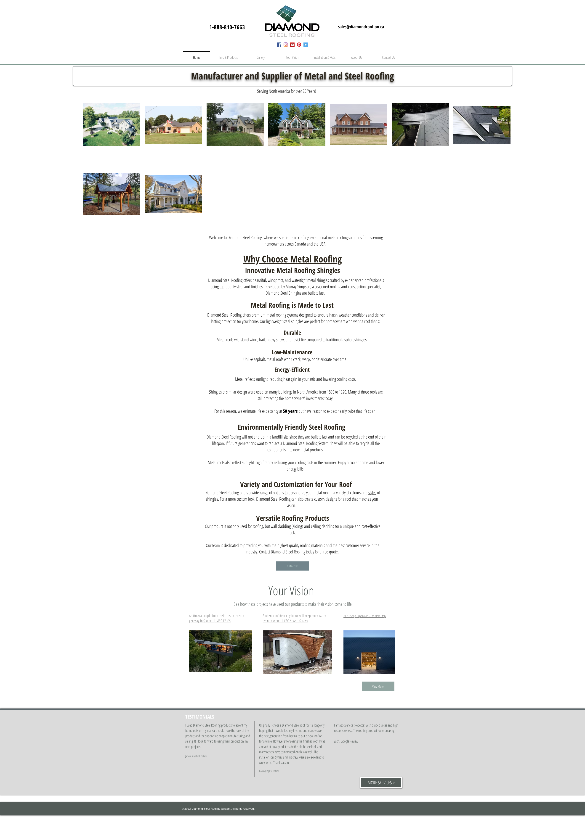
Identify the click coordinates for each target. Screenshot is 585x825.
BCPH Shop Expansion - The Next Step (364, 615)
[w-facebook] (279, 44)
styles (372, 492)
